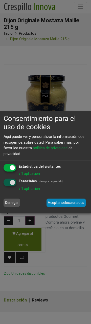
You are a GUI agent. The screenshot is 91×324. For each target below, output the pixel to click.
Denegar (12, 203)
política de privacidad (50, 148)
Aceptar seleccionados (66, 203)
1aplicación (29, 173)
